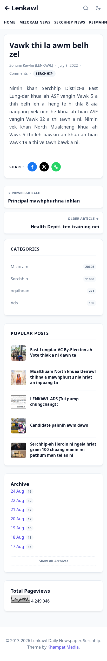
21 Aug (21, 509)
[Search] (86, 8)
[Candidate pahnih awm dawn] (18, 432)
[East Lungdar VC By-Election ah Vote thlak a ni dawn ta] (18, 359)
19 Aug (21, 528)
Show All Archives (53, 561)
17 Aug (21, 546)
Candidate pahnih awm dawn (59, 425)
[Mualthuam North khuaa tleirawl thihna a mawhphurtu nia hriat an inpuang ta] (18, 384)
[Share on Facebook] (32, 166)
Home (10, 22)
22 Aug (21, 500)
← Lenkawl (21, 8)
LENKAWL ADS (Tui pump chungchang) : (54, 401)
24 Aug (21, 491)
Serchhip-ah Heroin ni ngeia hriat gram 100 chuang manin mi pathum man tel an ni (63, 449)
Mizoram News (34, 22)
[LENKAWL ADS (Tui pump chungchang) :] (18, 408)
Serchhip (44, 73)
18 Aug (21, 537)
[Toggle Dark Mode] (98, 8)
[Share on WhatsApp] (56, 166)
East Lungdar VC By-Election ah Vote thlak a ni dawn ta (61, 352)
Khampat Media (63, 647)
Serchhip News (69, 22)
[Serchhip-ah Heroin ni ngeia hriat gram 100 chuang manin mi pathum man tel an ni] (18, 456)
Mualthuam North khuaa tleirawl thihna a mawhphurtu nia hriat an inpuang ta (63, 377)
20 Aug (21, 519)
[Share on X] (44, 166)
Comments (18, 73)
